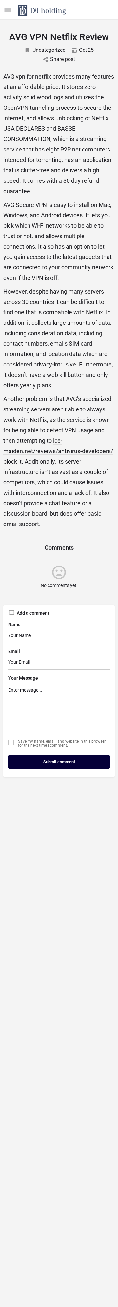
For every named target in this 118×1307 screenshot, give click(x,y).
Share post (62, 59)
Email (14, 651)
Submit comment (59, 761)
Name (14, 624)
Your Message (23, 678)
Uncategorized (49, 50)
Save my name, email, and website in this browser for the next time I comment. (62, 743)
